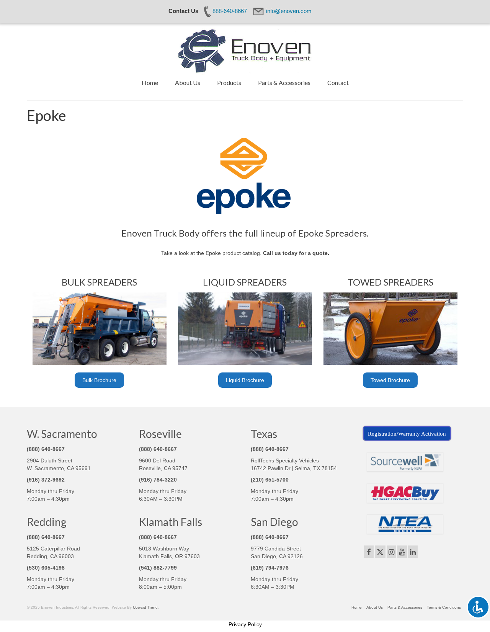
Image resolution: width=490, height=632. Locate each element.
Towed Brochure (390, 380)
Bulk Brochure (99, 380)
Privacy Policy (245, 624)
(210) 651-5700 (270, 480)
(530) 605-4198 (46, 568)
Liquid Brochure (245, 380)
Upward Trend (145, 607)
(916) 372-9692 (46, 480)
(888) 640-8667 (46, 449)
